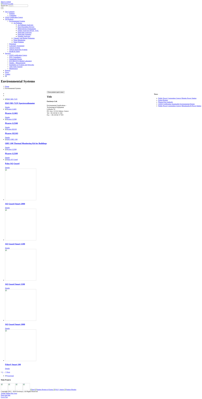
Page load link (5, 395)
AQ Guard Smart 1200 (15, 244)
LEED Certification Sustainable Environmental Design (176, 104)
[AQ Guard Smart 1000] (26, 305)
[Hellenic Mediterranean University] (19, 389)
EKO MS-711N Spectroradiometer (20, 103)
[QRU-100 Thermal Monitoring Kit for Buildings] (26, 139)
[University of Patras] (4, 389)
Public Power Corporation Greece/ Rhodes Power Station (177, 98)
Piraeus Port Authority (165, 102)
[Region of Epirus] (44, 389)
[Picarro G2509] (26, 149)
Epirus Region (163, 100)
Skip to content (6, 2)
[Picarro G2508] (26, 119)
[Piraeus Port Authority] (59, 389)
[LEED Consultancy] (32, 389)
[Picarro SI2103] (26, 129)
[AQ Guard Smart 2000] (26, 185)
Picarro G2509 (11, 153)
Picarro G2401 (11, 113)
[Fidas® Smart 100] (26, 345)
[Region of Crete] (12, 389)
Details (7, 107)
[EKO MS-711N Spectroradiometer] (26, 99)
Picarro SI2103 (11, 133)
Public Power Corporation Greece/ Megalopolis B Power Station (179, 106)
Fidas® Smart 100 (13, 364)
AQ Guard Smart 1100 (15, 284)
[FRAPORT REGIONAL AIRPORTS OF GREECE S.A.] (26, 389)
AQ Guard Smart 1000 (15, 324)
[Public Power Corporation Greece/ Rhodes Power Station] (70, 389)
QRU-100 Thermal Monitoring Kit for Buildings (26, 143)
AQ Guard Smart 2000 (15, 204)
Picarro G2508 (11, 123)
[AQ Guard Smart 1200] (26, 225)
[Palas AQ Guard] (26, 160)
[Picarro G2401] (26, 109)
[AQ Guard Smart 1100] (26, 265)
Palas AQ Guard (12, 163)
